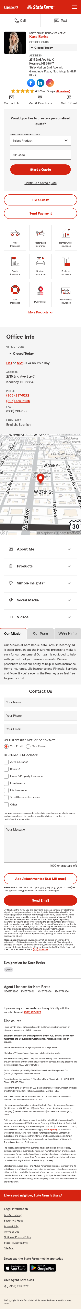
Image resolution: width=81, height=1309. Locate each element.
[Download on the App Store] (16, 1268)
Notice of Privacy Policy (17, 1237)
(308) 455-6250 (18, 401)
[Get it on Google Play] (42, 1268)
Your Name (13, 702)
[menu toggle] (74, 7)
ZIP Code (19, 155)
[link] (40, 7)
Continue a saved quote (41, 183)
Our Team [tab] (40, 633)
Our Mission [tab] (13, 633)
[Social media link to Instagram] (50, 83)
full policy (52, 1129)
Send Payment (40, 213)
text (20, 363)
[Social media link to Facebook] (31, 83)
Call (9, 363)
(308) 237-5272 (17, 395)
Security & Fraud (14, 1220)
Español (9, 7)
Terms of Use (11, 1231)
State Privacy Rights (16, 1242)
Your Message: (16, 829)
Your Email (13, 729)
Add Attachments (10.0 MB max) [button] (40, 878)
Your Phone (14, 715)
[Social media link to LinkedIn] (40, 83)
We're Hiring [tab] (67, 633)
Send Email (40, 900)
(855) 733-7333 (40, 949)
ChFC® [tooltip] (9, 970)
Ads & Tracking (12, 1215)
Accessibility (11, 1226)
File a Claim (40, 200)
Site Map (9, 1248)
